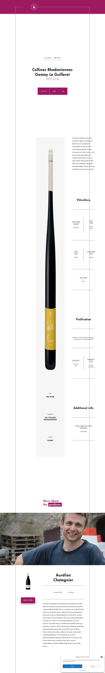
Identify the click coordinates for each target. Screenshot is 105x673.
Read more (28, 600)
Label (63, 91)
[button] (102, 657)
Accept (72, 666)
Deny (92, 666)
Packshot (54, 91)
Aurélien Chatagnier (52, 79)
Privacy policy (82, 670)
